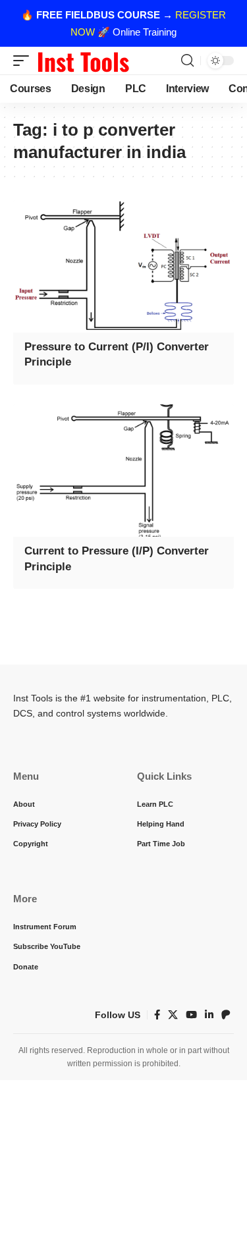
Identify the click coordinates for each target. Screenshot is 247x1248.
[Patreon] (226, 1014)
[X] (173, 1014)
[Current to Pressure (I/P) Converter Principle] (123, 470)
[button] (24, 60)
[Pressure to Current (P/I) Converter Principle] (123, 266)
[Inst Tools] (83, 60)
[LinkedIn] (209, 1014)
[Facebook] (157, 1014)
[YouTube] (191, 1014)
